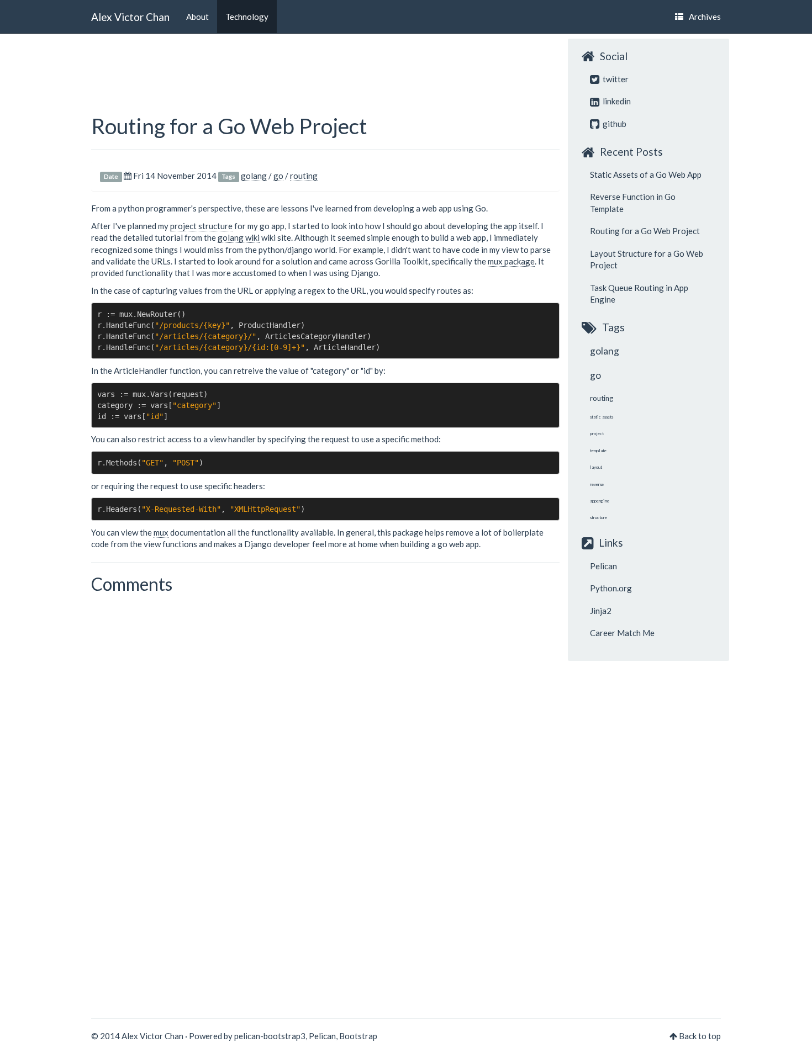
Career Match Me (622, 633)
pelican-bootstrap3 (269, 1036)
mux (161, 532)
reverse (597, 484)
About (197, 17)
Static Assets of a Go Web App (646, 174)
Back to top (700, 1036)
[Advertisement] (292, 63)
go (278, 176)
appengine (599, 501)
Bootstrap (358, 1036)
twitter (615, 79)
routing (304, 176)
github (613, 124)
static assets (601, 417)
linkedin (616, 101)
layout (596, 467)
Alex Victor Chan (130, 16)
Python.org (611, 588)
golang (254, 176)
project (597, 433)
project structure (201, 226)
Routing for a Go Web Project (229, 126)
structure (598, 517)
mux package (511, 261)
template (598, 450)
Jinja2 (600, 611)
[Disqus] (325, 737)
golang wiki (239, 237)
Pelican (603, 566)
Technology (246, 17)
